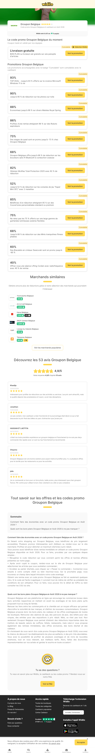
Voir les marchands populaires (47, 348)
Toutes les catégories (43, 706)
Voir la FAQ (47, 684)
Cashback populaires (43, 709)
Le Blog (10, 706)
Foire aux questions (15, 723)
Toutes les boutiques (43, 703)
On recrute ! (12, 712)
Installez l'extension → (73, 712)
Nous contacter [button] (13, 726)
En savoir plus (54, 743)
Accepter (81, 742)
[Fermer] (87, 739)
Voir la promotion (75, 53)
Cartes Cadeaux (41, 712)
